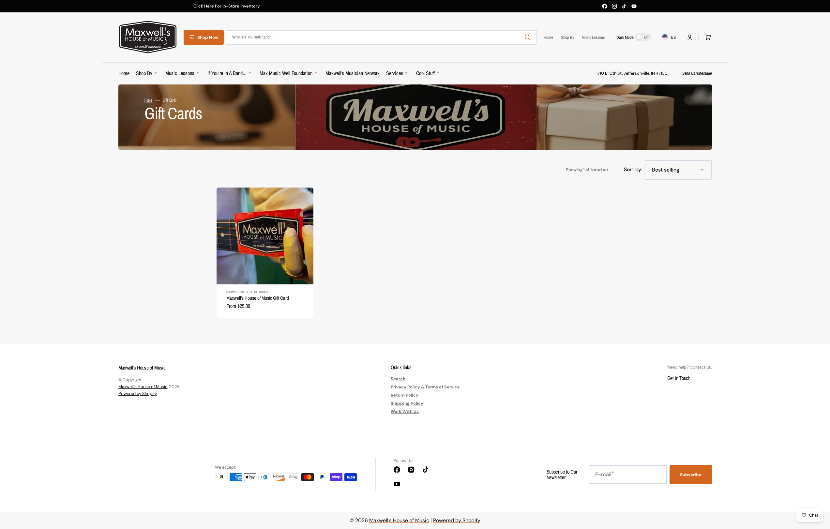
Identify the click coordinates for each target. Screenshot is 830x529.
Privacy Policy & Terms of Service (425, 387)
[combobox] (381, 37)
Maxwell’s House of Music (142, 386)
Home (148, 100)
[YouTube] (634, 6)
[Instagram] (614, 6)
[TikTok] (624, 6)
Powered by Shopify (137, 393)
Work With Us (405, 411)
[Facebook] (605, 6)
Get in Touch (678, 378)
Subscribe (691, 474)
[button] (690, 37)
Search (398, 379)
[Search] (528, 37)
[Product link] (265, 253)
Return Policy (404, 395)
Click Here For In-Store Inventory (226, 6)
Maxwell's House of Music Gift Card (257, 298)
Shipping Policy (407, 403)
